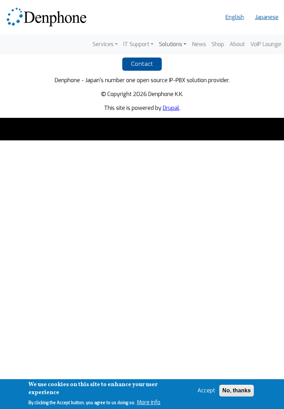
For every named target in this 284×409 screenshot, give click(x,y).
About (237, 44)
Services (103, 44)
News (199, 44)
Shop (218, 44)
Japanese (266, 17)
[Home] (47, 17)
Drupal (171, 108)
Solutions (170, 44)
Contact (142, 64)
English (234, 17)
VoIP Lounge (265, 44)
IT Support (136, 44)
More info (148, 402)
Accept (206, 390)
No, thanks (236, 390)
